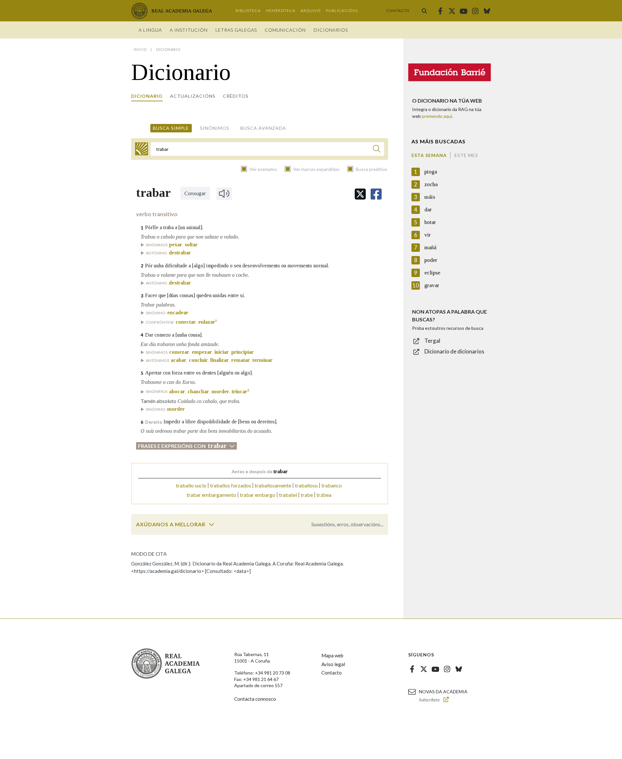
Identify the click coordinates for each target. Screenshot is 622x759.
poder (430, 260)
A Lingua (150, 30)
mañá (430, 247)
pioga (430, 172)
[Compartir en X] (360, 194)
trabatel (288, 495)
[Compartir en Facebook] (376, 194)
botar (430, 222)
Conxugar (195, 193)
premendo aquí (437, 116)
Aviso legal (333, 664)
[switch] (211, 524)
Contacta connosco (255, 699)
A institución (189, 30)
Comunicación (285, 30)
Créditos (235, 96)
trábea (324, 495)
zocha (431, 184)
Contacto (398, 10)
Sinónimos (214, 128)
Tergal (432, 340)
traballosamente (273, 485)
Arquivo (311, 10)
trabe (307, 495)
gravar (431, 285)
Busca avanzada (263, 128)
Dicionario (147, 96)
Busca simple (171, 128)
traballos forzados (230, 485)
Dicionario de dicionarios (454, 351)
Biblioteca (248, 10)
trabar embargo (257, 495)
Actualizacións (192, 96)
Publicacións (342, 10)
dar (428, 209)
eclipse (432, 273)
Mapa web (332, 655)
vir (427, 235)
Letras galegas (236, 30)
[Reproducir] (224, 193)
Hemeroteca (280, 10)
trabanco (331, 485)
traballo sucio (191, 485)
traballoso (306, 485)
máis (429, 197)
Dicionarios (331, 30)
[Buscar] (424, 11)
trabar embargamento (211, 495)
